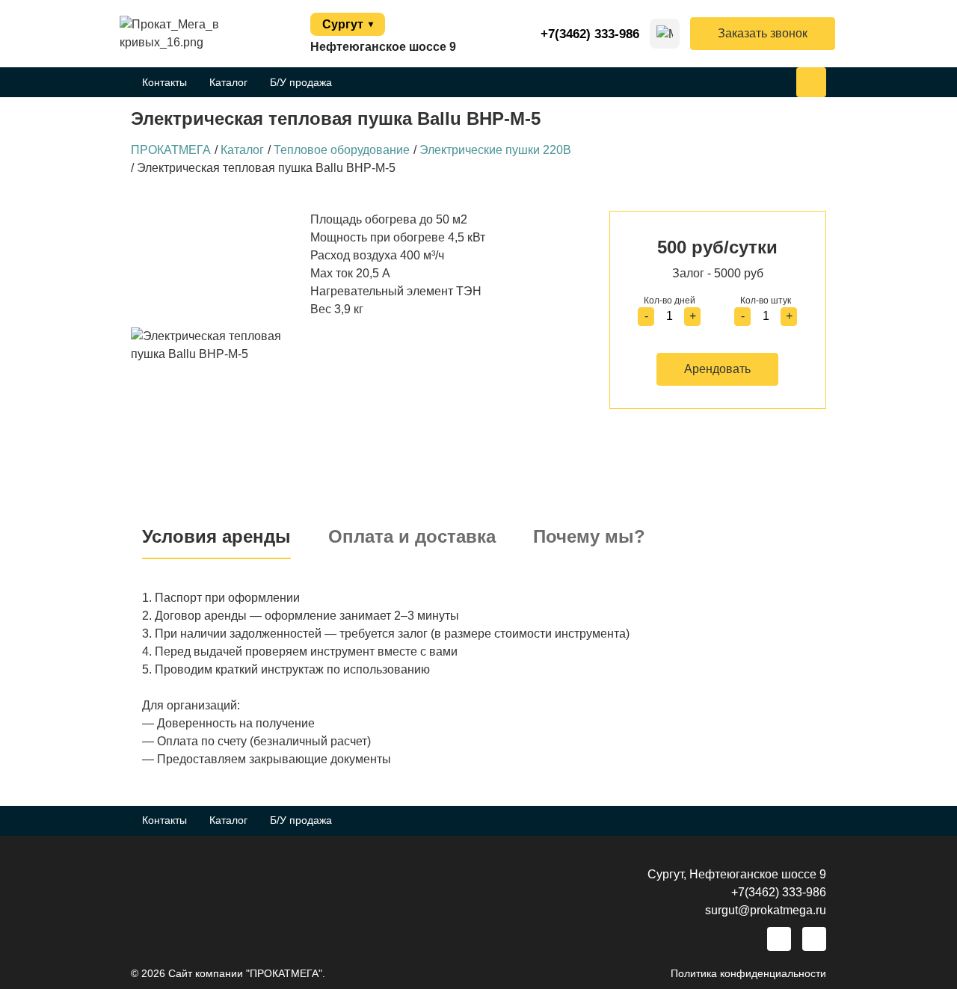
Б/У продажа (301, 82)
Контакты (164, 82)
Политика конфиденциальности (748, 973)
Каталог (228, 82)
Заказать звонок (762, 33)
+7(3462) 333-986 (590, 34)
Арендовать (717, 369)
